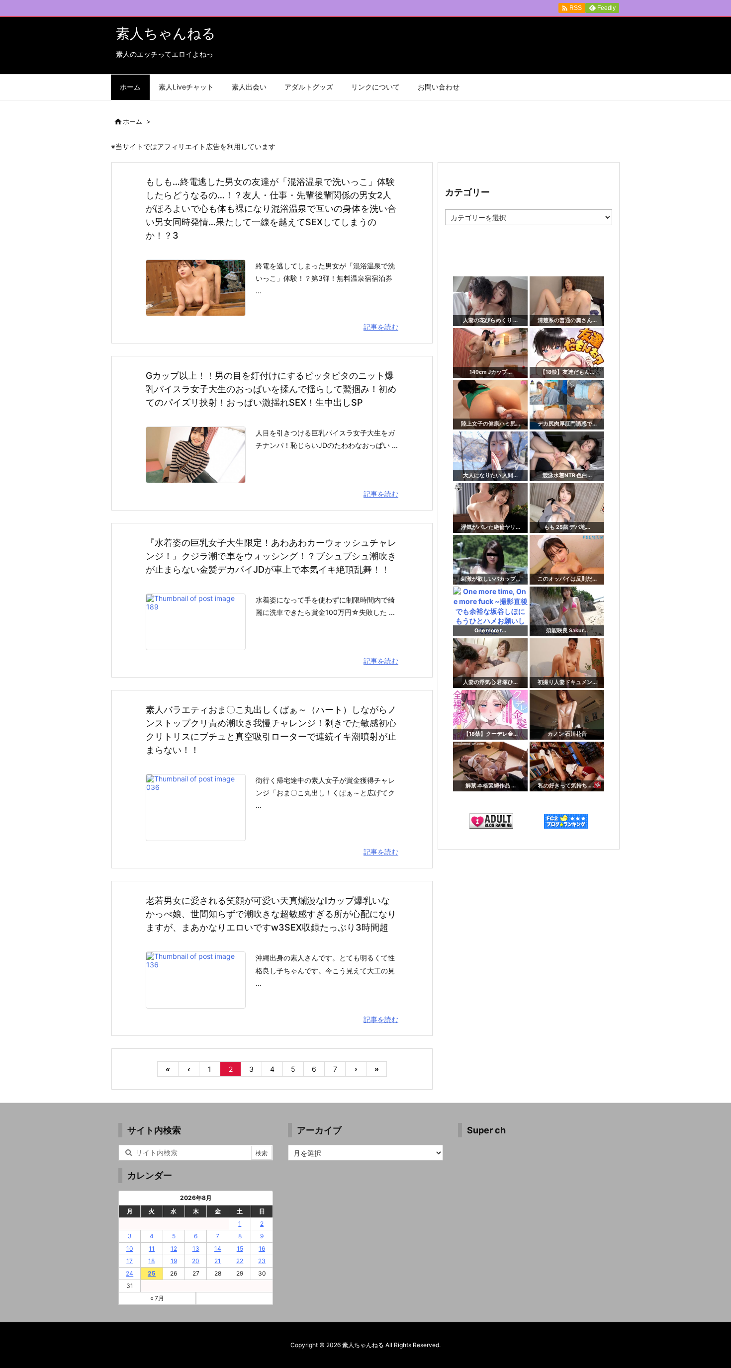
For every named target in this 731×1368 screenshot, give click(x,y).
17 (129, 1261)
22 (239, 1261)
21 (217, 1261)
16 (262, 1248)
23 (262, 1261)
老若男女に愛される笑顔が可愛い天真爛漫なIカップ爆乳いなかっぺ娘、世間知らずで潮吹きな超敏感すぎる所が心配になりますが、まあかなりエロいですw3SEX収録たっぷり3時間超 (271, 914)
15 (240, 1248)
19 (174, 1261)
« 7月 (157, 1298)
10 (129, 1248)
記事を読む (381, 327)
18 (151, 1261)
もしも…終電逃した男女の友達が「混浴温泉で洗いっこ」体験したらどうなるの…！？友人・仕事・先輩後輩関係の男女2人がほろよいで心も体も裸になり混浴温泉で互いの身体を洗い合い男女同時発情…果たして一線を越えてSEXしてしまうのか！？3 (271, 208)
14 (217, 1248)
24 (129, 1273)
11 (152, 1248)
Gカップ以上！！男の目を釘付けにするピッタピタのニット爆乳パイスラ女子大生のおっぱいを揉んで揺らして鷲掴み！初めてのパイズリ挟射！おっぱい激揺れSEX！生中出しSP (271, 389)
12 (174, 1248)
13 (195, 1248)
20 (195, 1261)
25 (152, 1273)
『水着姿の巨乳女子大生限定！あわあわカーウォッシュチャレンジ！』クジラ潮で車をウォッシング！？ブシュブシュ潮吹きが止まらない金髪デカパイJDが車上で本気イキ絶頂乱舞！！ (271, 556)
